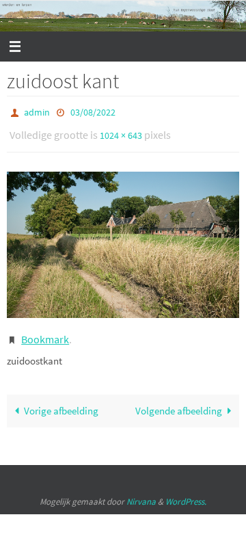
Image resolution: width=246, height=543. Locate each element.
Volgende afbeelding (178, 401)
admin (37, 111)
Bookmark (45, 332)
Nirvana (141, 492)
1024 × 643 (121, 132)
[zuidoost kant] (123, 239)
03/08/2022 (92, 111)
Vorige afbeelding (61, 401)
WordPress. (185, 492)
